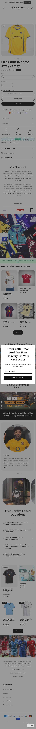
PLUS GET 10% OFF (18, 378)
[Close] (33, 347)
